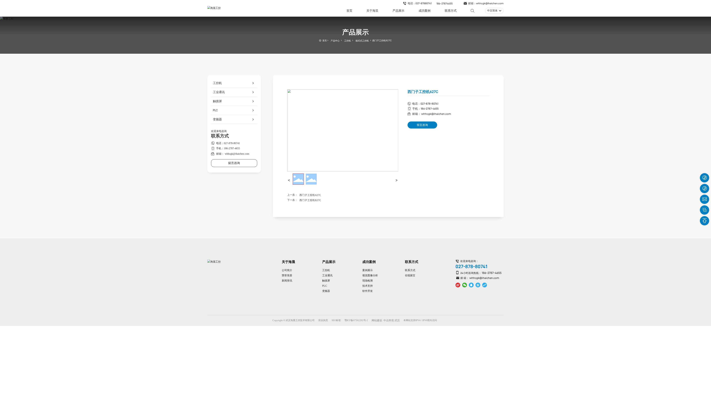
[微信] (464, 285)
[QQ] (471, 285)
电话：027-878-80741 (228, 143)
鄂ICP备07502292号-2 (356, 320)
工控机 (347, 40)
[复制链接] (484, 285)
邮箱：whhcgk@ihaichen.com (486, 3)
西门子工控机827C (310, 200)
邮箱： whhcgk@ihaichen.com (232, 153)
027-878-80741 (471, 266)
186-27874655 (444, 3)
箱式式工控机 (362, 40)
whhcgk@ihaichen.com (484, 277)
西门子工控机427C (310, 195)
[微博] (457, 285)
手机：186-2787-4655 (228, 148)
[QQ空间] (477, 285)
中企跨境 (388, 320)
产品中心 (335, 40)
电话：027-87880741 (420, 3)
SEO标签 (336, 320)
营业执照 (323, 320)
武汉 (397, 320)
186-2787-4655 (492, 272)
